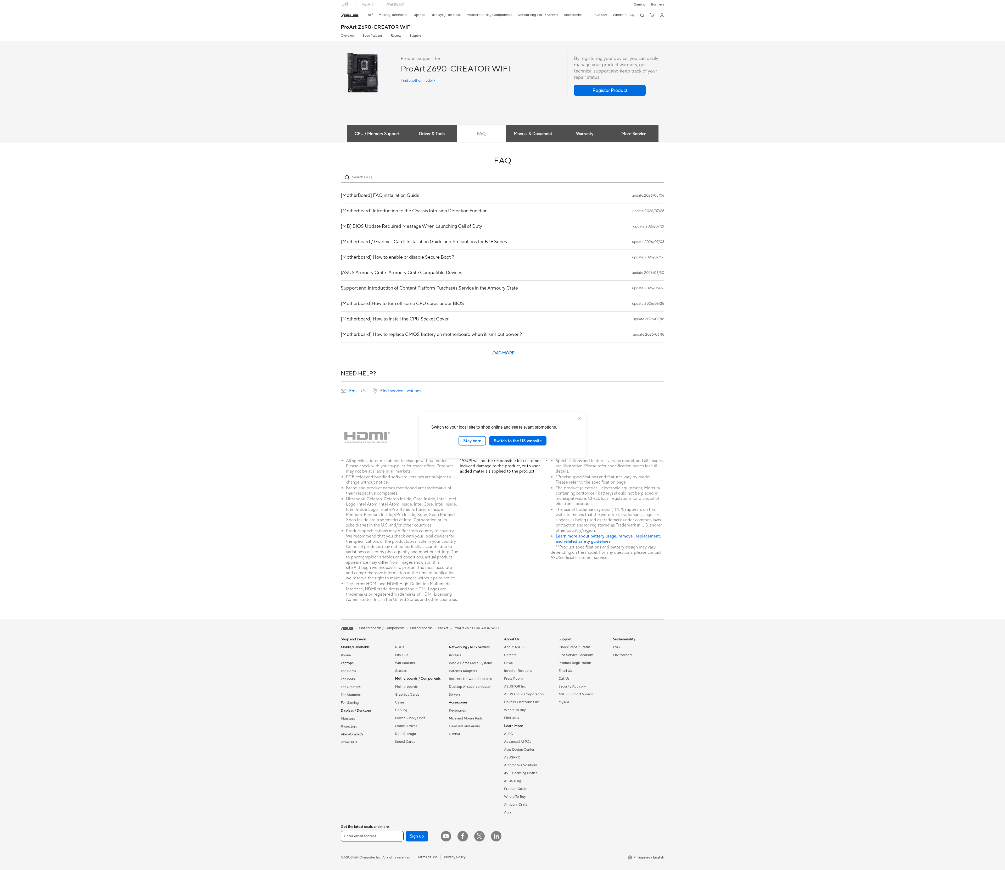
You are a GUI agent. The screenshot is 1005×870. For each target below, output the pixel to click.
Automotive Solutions (521, 765)
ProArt (443, 628)
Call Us (564, 679)
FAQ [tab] (481, 133)
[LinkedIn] (496, 836)
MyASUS (566, 702)
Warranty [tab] (584, 133)
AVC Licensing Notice (521, 773)
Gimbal (454, 734)
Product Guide (515, 789)
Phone (346, 655)
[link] (350, 15)
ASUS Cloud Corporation (524, 694)
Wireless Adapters (463, 671)
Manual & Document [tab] (533, 133)
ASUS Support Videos (576, 694)
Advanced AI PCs (517, 742)
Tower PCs (349, 742)
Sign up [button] (417, 836)
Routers (455, 655)
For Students (351, 695)
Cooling (401, 710)
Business (657, 4)
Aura (507, 812)
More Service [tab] (633, 133)
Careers (510, 655)
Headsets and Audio (464, 726)
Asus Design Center (519, 749)
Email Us (357, 391)
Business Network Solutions (470, 679)
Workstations (405, 663)
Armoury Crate (515, 804)
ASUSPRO (512, 757)
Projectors (349, 726)
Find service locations (400, 391)
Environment (623, 655)
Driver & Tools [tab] (432, 133)
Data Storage (405, 734)
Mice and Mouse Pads (466, 718)
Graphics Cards (407, 694)
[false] (610, 90)
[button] (640, 4)
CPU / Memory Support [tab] (377, 133)
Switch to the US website (518, 440)
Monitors (348, 719)
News (508, 663)
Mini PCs (402, 655)
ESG (616, 647)
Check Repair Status (574, 647)
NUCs (399, 647)
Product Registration (575, 663)
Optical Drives (406, 726)
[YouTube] (446, 836)
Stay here (472, 440)
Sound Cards (405, 742)
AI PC (508, 734)
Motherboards (406, 687)
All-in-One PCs (352, 734)
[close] (579, 419)
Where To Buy (515, 710)
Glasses (401, 671)
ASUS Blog (512, 781)
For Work (348, 679)
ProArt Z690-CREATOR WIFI (376, 27)
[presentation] (344, 391)
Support (415, 36)
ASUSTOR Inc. (515, 686)
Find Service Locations (576, 655)
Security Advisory (572, 686)
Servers (455, 694)
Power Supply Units (410, 718)
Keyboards (457, 710)
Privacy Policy (455, 857)
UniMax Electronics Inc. (522, 702)
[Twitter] (479, 836)
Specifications (372, 36)
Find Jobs (511, 718)
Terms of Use (428, 857)
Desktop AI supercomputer (470, 687)
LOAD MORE (502, 353)
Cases (399, 702)
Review (396, 36)
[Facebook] (462, 836)
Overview (347, 36)
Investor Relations (518, 671)
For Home (348, 671)
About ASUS (514, 647)
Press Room (513, 679)
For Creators (351, 687)
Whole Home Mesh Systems (471, 663)
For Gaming (350, 703)
